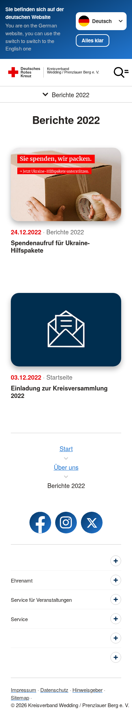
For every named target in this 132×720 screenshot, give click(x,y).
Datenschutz (54, 689)
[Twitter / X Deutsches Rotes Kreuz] (92, 522)
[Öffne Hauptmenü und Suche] (121, 72)
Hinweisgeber (87, 689)
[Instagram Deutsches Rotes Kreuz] (66, 522)
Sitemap (20, 697)
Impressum (23, 689)
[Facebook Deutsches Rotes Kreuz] (40, 522)
